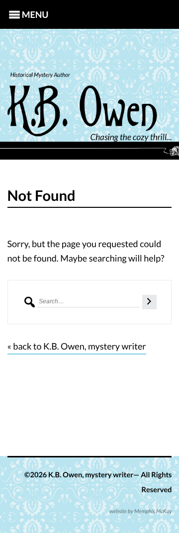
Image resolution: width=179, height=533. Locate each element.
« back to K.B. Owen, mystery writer (76, 346)
